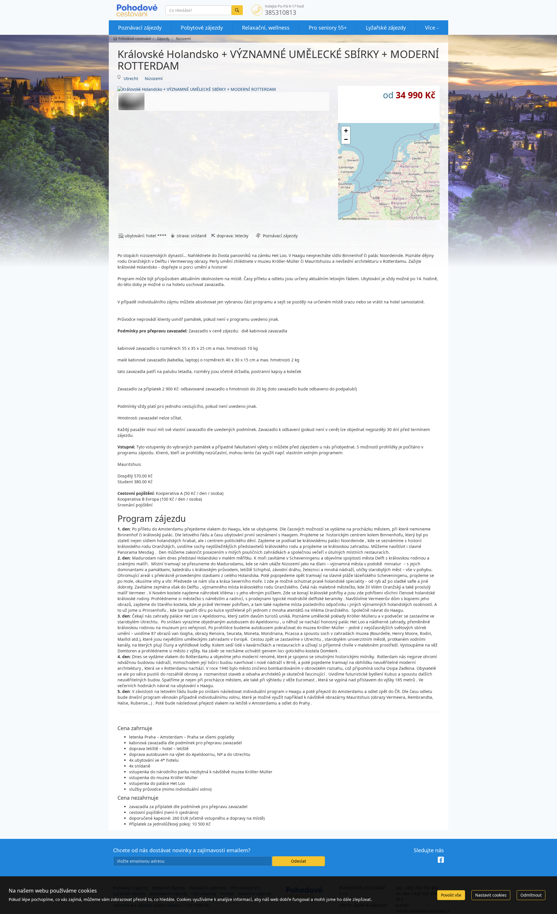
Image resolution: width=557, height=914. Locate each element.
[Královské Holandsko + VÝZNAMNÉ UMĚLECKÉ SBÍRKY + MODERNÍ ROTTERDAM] (223, 89)
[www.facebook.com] (441, 859)
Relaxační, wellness (266, 27)
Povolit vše (451, 895)
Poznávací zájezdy (140, 27)
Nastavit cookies (491, 895)
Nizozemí (154, 78)
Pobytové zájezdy (202, 27)
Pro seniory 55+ (328, 27)
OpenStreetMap (349, 218)
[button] (345, 130)
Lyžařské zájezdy (386, 27)
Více (430, 27)
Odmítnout (531, 895)
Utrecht (131, 78)
